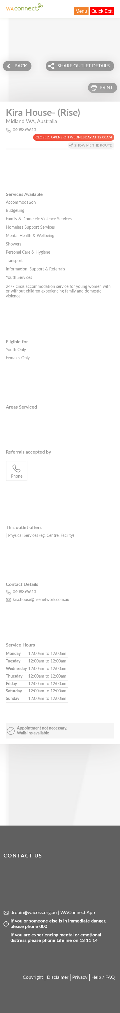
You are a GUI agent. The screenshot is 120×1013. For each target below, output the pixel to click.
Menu (81, 11)
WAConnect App (77, 912)
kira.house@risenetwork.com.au (41, 600)
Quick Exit (101, 11)
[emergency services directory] (24, 9)
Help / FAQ (103, 977)
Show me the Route (93, 145)
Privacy (79, 977)
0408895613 (24, 130)
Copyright (33, 977)
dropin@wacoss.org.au (33, 912)
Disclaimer (57, 977)
